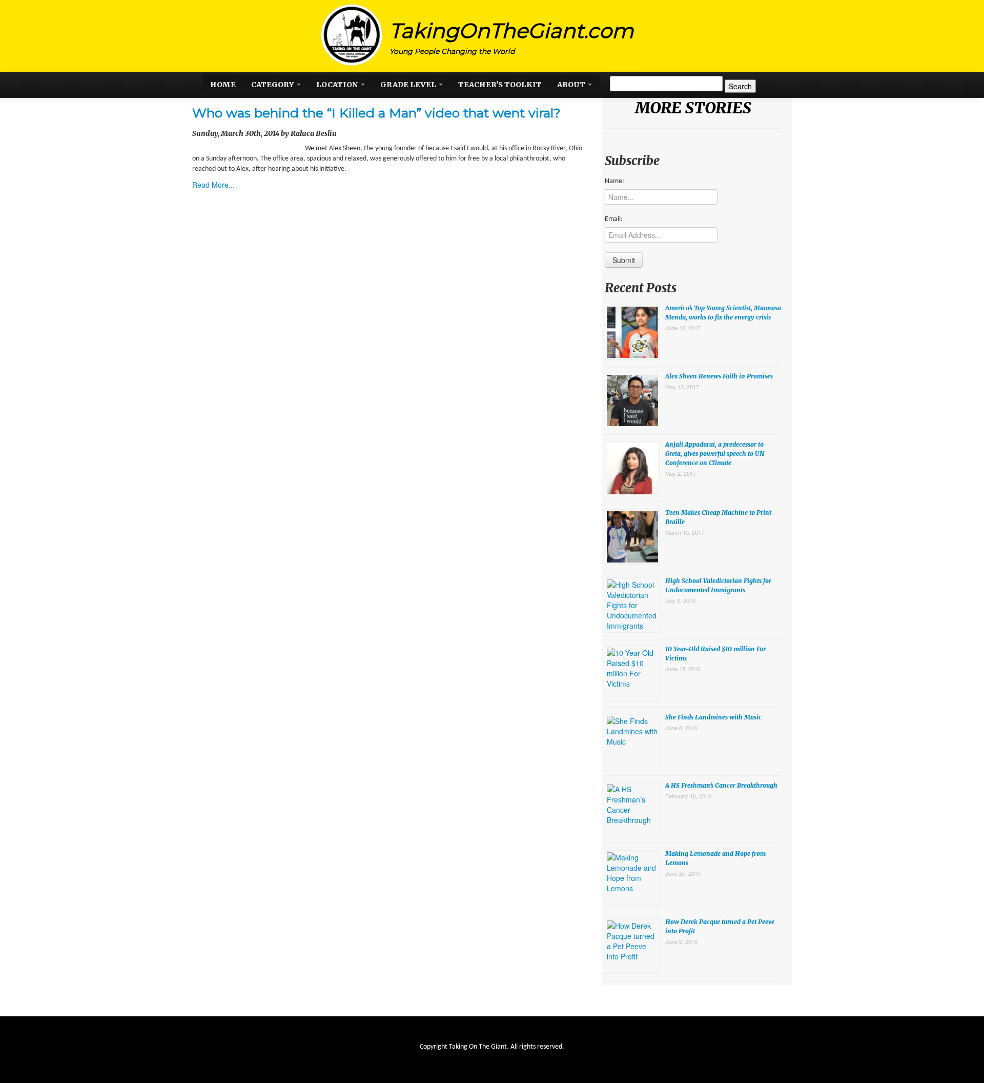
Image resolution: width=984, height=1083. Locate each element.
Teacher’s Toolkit (500, 84)
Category (273, 84)
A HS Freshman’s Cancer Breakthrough (721, 785)
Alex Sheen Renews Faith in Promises (719, 376)
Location (338, 84)
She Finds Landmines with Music (713, 717)
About (572, 84)
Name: (614, 181)
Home (223, 84)
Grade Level (409, 84)
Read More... (213, 184)
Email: (614, 219)
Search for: (628, 68)
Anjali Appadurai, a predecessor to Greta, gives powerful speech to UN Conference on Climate (714, 453)
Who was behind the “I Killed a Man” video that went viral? (376, 113)
